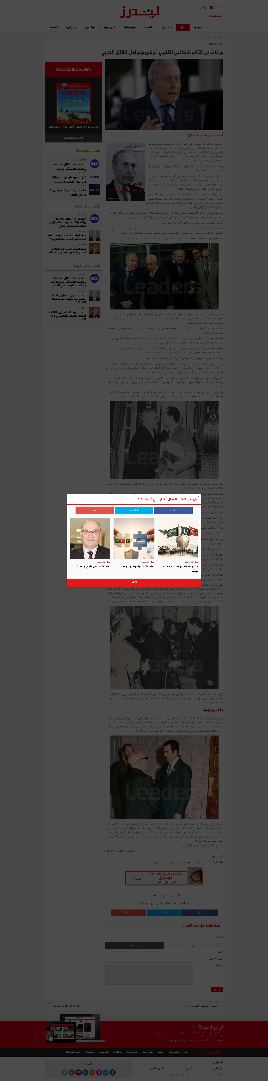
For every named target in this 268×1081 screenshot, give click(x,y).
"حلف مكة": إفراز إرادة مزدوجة (138, 566)
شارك (172, 510)
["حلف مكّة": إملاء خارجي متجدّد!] (90, 539)
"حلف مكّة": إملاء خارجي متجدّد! (93, 566)
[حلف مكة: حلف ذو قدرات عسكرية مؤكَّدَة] (178, 539)
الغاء (134, 582)
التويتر (133, 510)
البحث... (100, 10)
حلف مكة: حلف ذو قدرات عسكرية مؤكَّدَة (180, 569)
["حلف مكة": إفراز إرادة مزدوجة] (134, 539)
